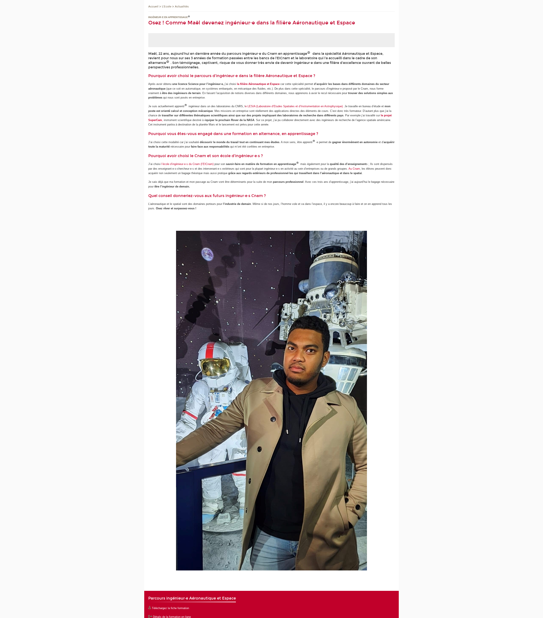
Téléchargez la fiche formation (170, 608)
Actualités (182, 6)
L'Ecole (166, 6)
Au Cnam (354, 168)
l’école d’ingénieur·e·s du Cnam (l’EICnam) (187, 164)
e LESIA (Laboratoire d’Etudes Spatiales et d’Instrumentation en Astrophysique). (294, 106)
